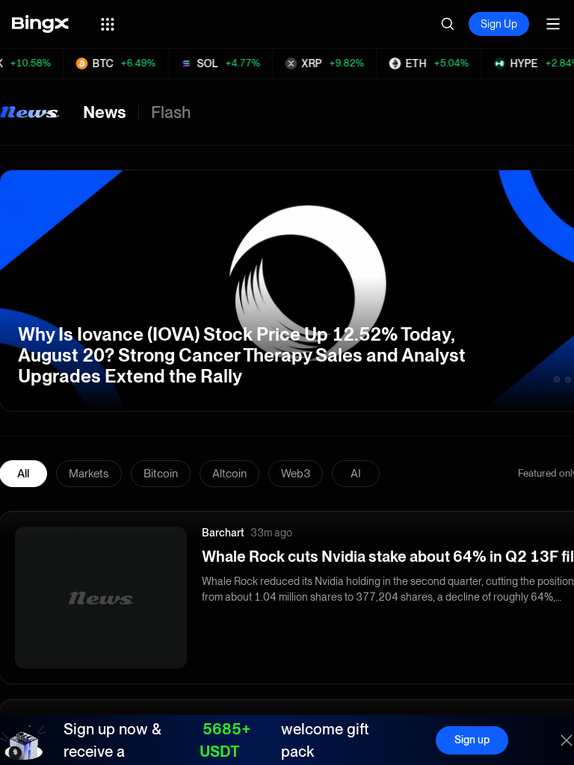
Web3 (295, 473)
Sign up (472, 740)
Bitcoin (161, 473)
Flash (171, 112)
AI (356, 473)
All (23, 473)
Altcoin (229, 473)
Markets (89, 473)
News (104, 112)
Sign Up (499, 24)
